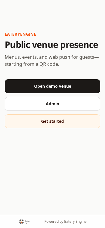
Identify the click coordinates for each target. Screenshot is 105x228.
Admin (52, 103)
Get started (52, 121)
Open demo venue (52, 86)
